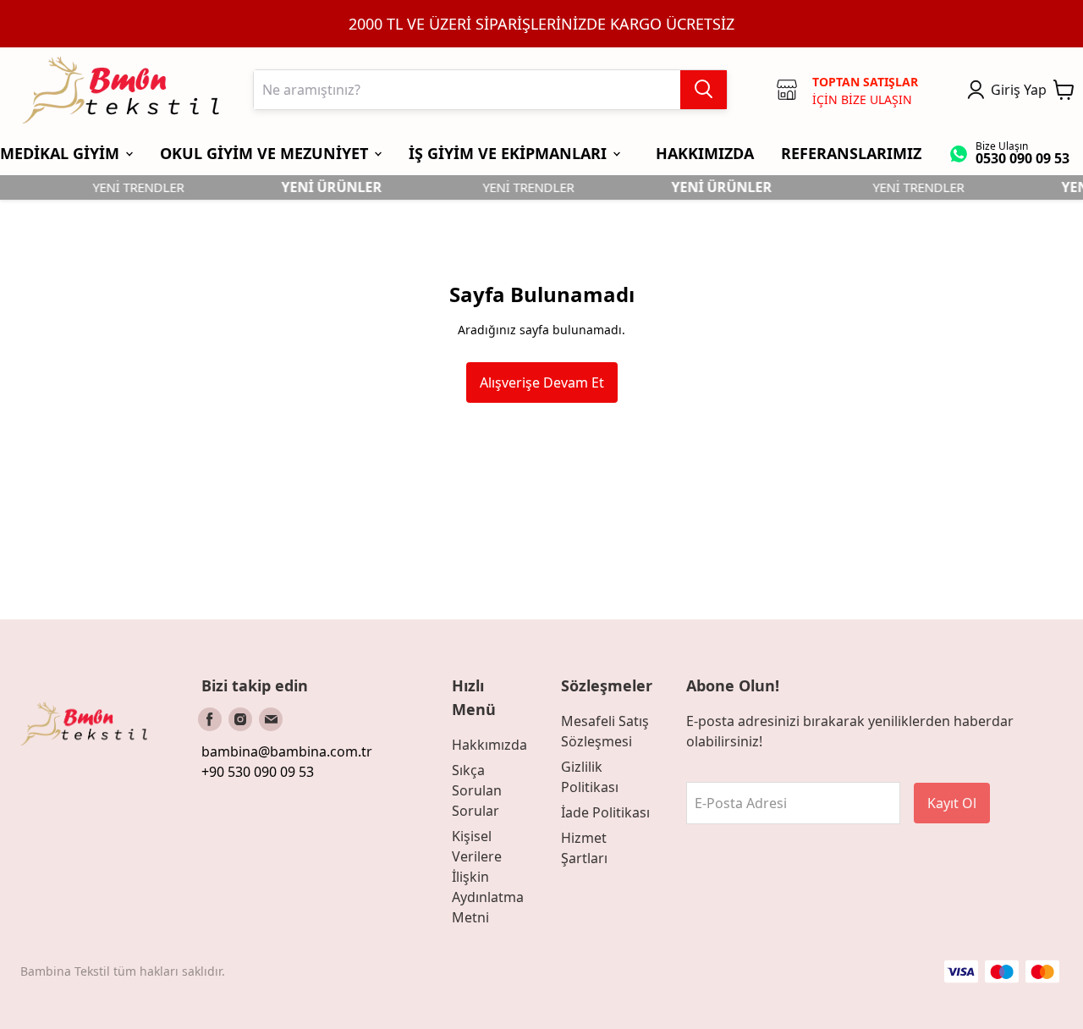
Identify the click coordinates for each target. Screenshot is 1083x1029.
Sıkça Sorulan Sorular (477, 790)
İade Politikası (605, 812)
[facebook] (210, 719)
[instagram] (240, 719)
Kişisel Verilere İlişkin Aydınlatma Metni (488, 877)
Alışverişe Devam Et (542, 382)
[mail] (271, 719)
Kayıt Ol (951, 803)
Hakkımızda (489, 744)
